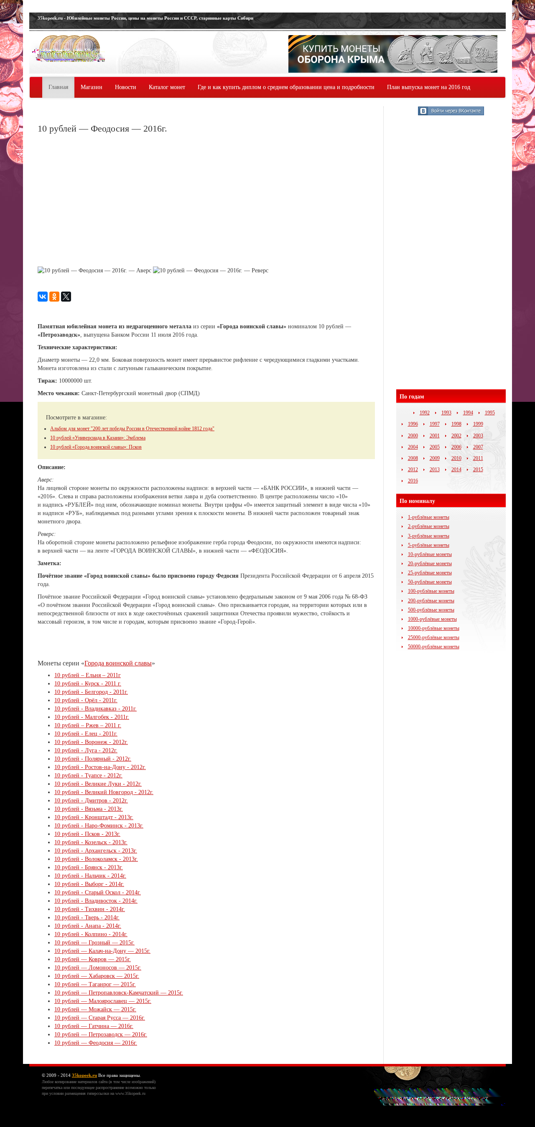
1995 (490, 413)
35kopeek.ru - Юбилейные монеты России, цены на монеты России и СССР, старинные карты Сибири (145, 17)
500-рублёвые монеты (431, 610)
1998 (456, 424)
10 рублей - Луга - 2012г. (85, 750)
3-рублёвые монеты (428, 536)
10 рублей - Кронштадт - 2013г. (93, 817)
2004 (413, 447)
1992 (425, 413)
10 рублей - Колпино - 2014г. (90, 934)
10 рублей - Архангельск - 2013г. (95, 851)
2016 (413, 481)
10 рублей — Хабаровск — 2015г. (96, 976)
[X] (66, 297)
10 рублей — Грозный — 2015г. (94, 942)
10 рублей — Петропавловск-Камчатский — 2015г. (118, 993)
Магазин (91, 87)
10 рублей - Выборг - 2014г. (89, 884)
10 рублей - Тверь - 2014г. (87, 917)
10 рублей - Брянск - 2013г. (88, 867)
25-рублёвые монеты (430, 573)
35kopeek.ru (84, 1075)
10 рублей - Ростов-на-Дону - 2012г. (100, 767)
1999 (478, 424)
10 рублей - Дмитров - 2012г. (91, 800)
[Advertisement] (108, 200)
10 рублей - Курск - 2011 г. (87, 683)
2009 (435, 458)
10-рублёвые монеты (430, 554)
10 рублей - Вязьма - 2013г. (88, 809)
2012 (413, 469)
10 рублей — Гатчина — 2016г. (93, 1026)
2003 (478, 436)
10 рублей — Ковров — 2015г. (92, 959)
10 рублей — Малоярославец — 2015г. (102, 1001)
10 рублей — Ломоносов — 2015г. (97, 968)
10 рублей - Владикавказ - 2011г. (95, 709)
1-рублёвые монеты (428, 517)
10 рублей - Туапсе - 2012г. (88, 775)
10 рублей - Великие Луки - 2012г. (98, 784)
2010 (456, 458)
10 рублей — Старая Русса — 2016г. (99, 1018)
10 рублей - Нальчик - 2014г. (90, 876)
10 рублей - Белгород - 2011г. (91, 692)
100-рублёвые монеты (431, 591)
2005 (435, 447)
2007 (478, 447)
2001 (435, 436)
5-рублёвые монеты (428, 545)
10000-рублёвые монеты (433, 628)
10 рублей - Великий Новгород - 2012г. (103, 792)
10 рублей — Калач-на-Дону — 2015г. (102, 951)
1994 (468, 413)
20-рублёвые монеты (430, 563)
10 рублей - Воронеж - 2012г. (91, 742)
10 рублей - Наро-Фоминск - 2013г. (98, 825)
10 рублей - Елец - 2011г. (85, 734)
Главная (58, 87)
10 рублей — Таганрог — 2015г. (95, 984)
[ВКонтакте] (43, 297)
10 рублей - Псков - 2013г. (87, 834)
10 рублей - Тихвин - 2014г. (89, 909)
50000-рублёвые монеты (433, 647)
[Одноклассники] (54, 297)
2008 (413, 458)
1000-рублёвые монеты (432, 619)
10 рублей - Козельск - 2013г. (90, 842)
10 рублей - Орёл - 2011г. (85, 700)
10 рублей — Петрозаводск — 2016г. (100, 1034)
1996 (413, 424)
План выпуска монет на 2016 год (428, 87)
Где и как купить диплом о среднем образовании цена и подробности (286, 87)
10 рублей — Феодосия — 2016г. (95, 1043)
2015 (478, 469)
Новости (125, 87)
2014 (456, 469)
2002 (456, 436)
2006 (456, 447)
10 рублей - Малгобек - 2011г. (91, 717)
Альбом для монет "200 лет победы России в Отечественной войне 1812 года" (132, 429)
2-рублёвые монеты (428, 526)
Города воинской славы (118, 663)
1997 (435, 424)
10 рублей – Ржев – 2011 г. (87, 725)
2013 (435, 469)
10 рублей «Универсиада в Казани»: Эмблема (97, 438)
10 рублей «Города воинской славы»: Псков (96, 447)
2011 (478, 458)
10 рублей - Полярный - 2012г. (92, 759)
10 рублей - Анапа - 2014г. (87, 926)
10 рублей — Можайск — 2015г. (95, 1009)
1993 (446, 413)
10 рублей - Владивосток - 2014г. (96, 901)
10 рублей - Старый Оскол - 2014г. (97, 892)
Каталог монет (167, 87)
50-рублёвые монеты (430, 582)
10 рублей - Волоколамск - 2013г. (96, 859)
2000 (413, 436)
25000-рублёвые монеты (433, 637)
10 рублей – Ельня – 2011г (87, 675)
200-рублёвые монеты (431, 601)
